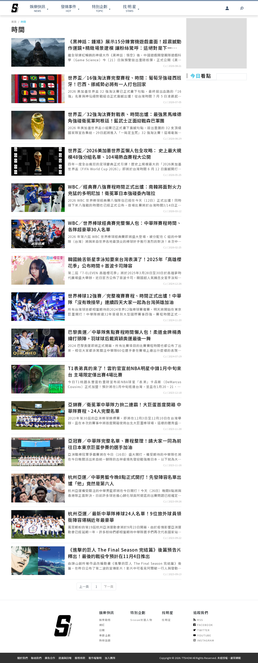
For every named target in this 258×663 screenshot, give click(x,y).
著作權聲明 (95, 658)
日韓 (102, 630)
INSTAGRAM (205, 640)
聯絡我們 (36, 658)
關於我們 (22, 658)
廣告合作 (50, 658)
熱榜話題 (105, 640)
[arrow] (15, 8)
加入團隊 (110, 658)
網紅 (102, 625)
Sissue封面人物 (141, 620)
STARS (129, 8)
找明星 (166, 620)
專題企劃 (105, 635)
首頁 (14, 22)
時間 (23, 22)
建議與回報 (65, 658)
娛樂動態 (105, 620)
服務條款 (80, 658)
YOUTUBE (204, 635)
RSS (200, 620)
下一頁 (108, 586)
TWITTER (203, 630)
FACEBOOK (205, 625)
